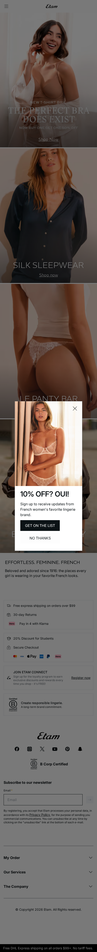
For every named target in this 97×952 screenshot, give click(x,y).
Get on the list (40, 525)
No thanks (40, 538)
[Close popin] (74, 408)
